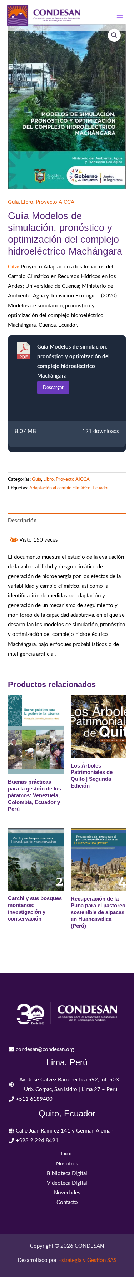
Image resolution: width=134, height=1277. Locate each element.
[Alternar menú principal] (120, 15)
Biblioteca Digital (67, 1173)
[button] (114, 35)
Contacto (67, 1202)
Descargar (53, 387)
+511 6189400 (34, 1099)
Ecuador (101, 487)
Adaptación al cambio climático (59, 487)
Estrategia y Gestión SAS (87, 1260)
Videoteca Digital (67, 1183)
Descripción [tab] (22, 520)
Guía (13, 202)
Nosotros (67, 1164)
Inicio (67, 1154)
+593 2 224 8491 (37, 1140)
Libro (27, 202)
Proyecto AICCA (55, 202)
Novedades (67, 1192)
